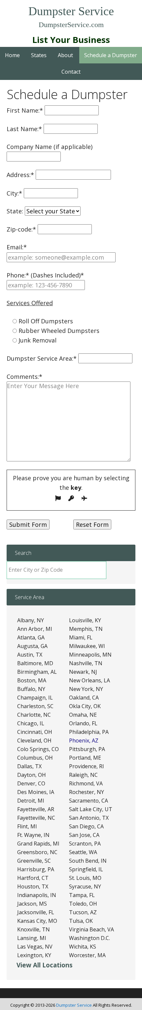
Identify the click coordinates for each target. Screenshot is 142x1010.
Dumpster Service (71, 11)
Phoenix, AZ (83, 740)
